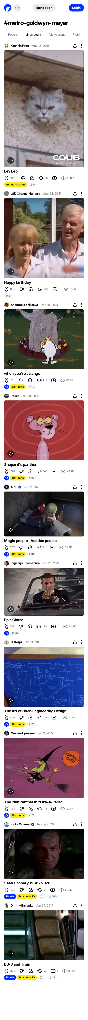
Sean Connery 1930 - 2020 (27, 883)
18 (31, 387)
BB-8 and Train (17, 964)
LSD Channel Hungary (25, 193)
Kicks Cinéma (20, 824)
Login (76, 8)
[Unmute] (10, 160)
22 (52, 977)
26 (15, 633)
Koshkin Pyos (20, 45)
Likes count (33, 34)
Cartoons (18, 386)
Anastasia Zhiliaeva (24, 304)
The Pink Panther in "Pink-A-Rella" (33, 802)
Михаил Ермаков (23, 733)
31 (31, 554)
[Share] (74, 45)
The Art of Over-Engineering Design (35, 711)
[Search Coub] (17, 7)
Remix (10, 896)
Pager (15, 396)
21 (31, 724)
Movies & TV (27, 896)
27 (31, 815)
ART (14, 487)
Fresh (76, 34)
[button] (6, 178)
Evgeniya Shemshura (25, 563)
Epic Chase (13, 620)
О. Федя (16, 642)
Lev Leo (10, 171)
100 (53, 896)
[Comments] (32, 178)
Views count (56, 34)
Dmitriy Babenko (22, 905)
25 (31, 478)
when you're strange (22, 373)
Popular (13, 34)
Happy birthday (17, 282)
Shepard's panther (20, 464)
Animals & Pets (15, 184)
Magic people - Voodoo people (30, 541)
